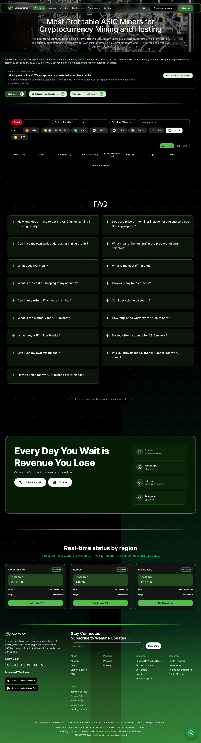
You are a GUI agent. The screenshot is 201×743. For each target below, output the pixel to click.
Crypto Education (176, 661)
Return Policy (77, 700)
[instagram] (28, 665)
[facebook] (21, 665)
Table (169, 146)
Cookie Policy (77, 704)
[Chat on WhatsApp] (191, 733)
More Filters (122, 122)
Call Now (33, 603)
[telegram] (42, 665)
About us (75, 661)
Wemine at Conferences (180, 669)
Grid (185, 146)
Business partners (144, 665)
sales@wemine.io (119, 735)
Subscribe (153, 645)
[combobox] (37, 122)
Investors (140, 674)
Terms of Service (79, 691)
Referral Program (144, 678)
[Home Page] (18, 8)
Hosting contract (79, 709)
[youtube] (35, 665)
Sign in (186, 8)
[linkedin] (15, 665)
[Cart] (144, 8)
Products (39, 8)
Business (77, 8)
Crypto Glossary (176, 674)
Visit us (63, 482)
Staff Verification (79, 669)
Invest (63, 8)
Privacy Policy (77, 696)
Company (93, 8)
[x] (8, 665)
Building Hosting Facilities (148, 661)
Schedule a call (33, 482)
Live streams (174, 665)
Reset (17, 122)
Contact (108, 8)
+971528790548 (82, 735)
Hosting (52, 8)
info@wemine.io (101, 735)
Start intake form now (18, 84)
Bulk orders (141, 669)
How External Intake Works (178, 75)
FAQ (73, 674)
